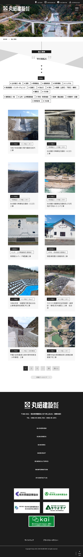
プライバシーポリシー (50, 540)
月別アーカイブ (41, 377)
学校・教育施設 (43, 97)
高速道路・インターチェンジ (15, 87)
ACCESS (40, 2)
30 (49, 368)
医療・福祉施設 (58, 97)
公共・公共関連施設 (26, 97)
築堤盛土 (36, 83)
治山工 (41, 87)
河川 (49, 87)
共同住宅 (37, 101)
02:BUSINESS (41, 436)
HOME (5, 39)
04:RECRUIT (41, 453)
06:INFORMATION (41, 469)
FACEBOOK (63, 2)
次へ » (56, 368)
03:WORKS (41, 445)
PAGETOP (79, 554)
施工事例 (13, 39)
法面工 (32, 87)
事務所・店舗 (72, 97)
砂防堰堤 (57, 83)
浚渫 (26, 83)
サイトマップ (29, 540)
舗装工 (37, 91)
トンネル (68, 83)
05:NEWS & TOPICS (41, 461)
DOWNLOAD (76, 2)
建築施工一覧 (10, 97)
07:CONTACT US (41, 478)
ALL (41, 78)
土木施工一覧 (16, 83)
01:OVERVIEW (41, 428)
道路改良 (47, 83)
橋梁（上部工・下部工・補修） (66, 87)
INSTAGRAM (51, 2)
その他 (46, 91)
